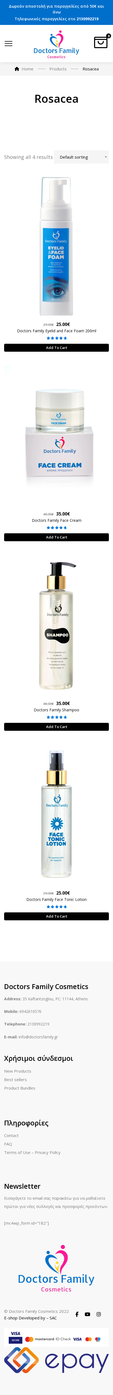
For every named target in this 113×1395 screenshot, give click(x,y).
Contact (11, 1135)
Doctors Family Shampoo (56, 709)
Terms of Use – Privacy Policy (32, 1152)
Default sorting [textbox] (74, 157)
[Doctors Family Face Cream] (56, 435)
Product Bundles (19, 1088)
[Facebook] (76, 1314)
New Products (17, 1071)
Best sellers (15, 1079)
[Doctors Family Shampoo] (56, 624)
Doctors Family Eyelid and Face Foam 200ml (56, 330)
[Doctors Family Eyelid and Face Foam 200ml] (56, 245)
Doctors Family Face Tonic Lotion (56, 899)
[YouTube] (87, 1314)
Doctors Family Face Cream (56, 520)
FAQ (8, 1144)
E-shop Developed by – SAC (30, 1317)
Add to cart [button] (56, 347)
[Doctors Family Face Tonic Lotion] (56, 814)
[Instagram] (99, 1314)
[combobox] (81, 157)
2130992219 (87, 18)
